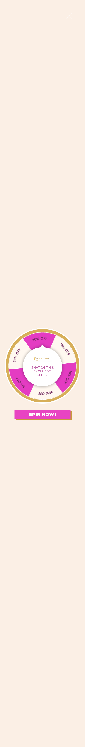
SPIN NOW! (42, 414)
